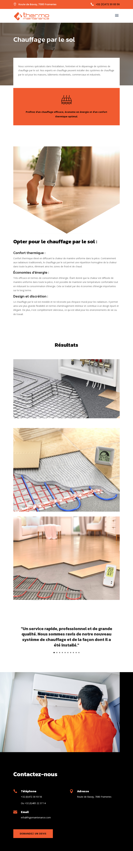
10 (78, 652)
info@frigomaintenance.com (36, 817)
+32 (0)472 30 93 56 (108, 4)
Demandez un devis (33, 833)
